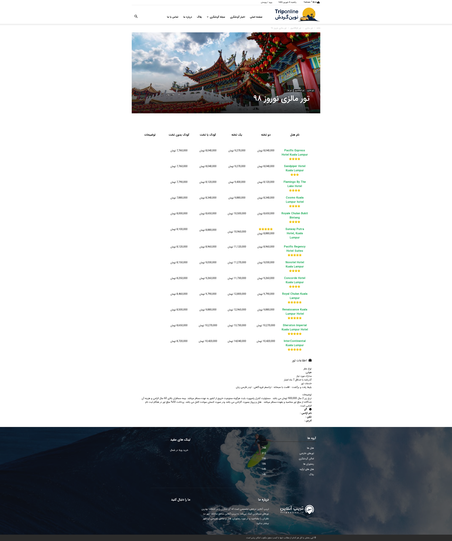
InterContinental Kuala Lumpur (295, 343)
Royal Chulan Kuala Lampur (294, 296)
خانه (318, 28)
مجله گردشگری (217, 17)
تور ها (289, 90)
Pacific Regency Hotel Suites (294, 249)
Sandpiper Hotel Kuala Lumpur (294, 168)
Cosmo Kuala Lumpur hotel (295, 200)
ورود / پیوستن (266, 2)
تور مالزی (309, 28)
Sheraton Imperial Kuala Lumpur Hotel (295, 327)
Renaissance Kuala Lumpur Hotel (294, 312)
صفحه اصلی (256, 17)
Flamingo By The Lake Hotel (295, 184)
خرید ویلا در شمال (179, 450)
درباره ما (187, 17)
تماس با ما (172, 17)
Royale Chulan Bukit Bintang (294, 215)
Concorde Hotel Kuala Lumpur (294, 280)
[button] (136, 17)
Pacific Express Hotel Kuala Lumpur (295, 153)
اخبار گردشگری (237, 17)
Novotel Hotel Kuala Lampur (295, 264)
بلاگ (199, 17)
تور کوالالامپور (295, 28)
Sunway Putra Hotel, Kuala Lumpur (294, 233)
